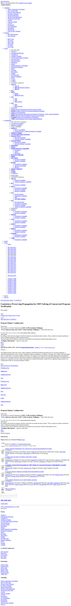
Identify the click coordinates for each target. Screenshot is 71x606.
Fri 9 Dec (10, 45)
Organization (7, 120)
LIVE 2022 (4, 568)
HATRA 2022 (4, 566)
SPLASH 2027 (12, 247)
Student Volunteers (16, 76)
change (23, 439)
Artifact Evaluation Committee (23, 182)
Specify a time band (22, 341)
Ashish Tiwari (57, 484)
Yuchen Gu (23, 474)
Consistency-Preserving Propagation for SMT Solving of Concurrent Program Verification (35, 465)
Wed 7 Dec (11, 42)
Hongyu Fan (11, 315)
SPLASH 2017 (12, 263)
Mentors (17, 167)
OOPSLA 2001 (12, 291)
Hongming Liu (9, 460)
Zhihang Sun (4, 315)
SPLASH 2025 (12, 250)
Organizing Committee (17, 123)
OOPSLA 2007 (12, 282)
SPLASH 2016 (12, 264)
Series (9, 244)
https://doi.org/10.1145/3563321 (9, 365)
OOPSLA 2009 (12, 278)
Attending (7, 8)
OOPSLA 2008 (12, 280)
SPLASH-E (14, 72)
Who (2, 314)
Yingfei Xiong (15, 476)
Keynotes (13, 70)
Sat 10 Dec (11, 47)
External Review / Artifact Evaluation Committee (28, 131)
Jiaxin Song (18, 461)
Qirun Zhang (26, 453)
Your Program (11, 36)
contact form (4, 503)
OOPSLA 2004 (12, 286)
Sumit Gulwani (19, 484)
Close (2, 344)
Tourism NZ (11, 29)
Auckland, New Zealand (25, 3)
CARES (13, 81)
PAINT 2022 (4, 569)
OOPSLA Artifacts (16, 56)
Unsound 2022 (5, 572)
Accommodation (12, 26)
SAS (16, 98)
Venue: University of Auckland (16, 9)
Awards (10, 20)
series (11, 300)
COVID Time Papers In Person (19, 58)
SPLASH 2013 (12, 269)
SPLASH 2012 (12, 271)
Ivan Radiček (43, 484)
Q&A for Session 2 (10, 488)
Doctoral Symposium (17, 67)
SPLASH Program (13, 34)
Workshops (14, 62)
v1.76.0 (17, 506)
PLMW (13, 73)
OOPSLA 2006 (12, 283)
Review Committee (20, 130)
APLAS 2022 (4, 551)
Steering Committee (16, 125)
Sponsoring (11, 28)
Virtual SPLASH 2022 (14, 18)
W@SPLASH (15, 75)
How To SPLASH (13, 11)
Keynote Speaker (19, 202)
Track (2, 318)
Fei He (18, 315)
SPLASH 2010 (12, 275)
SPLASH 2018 (12, 261)
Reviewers (17, 153)
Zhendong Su (33, 476)
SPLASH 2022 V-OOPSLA (8, 319)
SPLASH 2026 (12, 249)
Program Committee (20, 137)
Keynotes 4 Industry (13, 14)
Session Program (5, 433)
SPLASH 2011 (12, 272)
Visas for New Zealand (14, 31)
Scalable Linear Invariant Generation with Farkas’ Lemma (21, 457)
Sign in (6, 296)
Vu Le (31, 484)
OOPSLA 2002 (12, 289)
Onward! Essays (15, 59)
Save (2, 342)
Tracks (6, 48)
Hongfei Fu (34, 460)
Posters (13, 64)
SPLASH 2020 (12, 258)
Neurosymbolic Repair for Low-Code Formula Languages (21, 480)
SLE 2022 (3, 558)
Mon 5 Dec (11, 39)
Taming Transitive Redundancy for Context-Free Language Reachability (28, 448)
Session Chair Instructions (15, 17)
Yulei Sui (33, 452)
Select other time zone (47, 329)
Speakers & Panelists (20, 166)
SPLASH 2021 (12, 257)
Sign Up (3, 604)
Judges (16, 151)
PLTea (13, 78)
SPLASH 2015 (12, 266)
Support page (4, 508)
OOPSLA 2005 (12, 285)
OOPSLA (14, 51)
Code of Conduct (12, 22)
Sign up (6, 297)
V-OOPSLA (14, 54)
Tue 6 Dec (10, 40)
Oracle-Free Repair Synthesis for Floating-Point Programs (24, 471)
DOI (2, 364)
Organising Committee (21, 203)
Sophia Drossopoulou (50, 347)
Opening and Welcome (17, 53)
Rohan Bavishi (9, 483)
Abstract (3, 349)
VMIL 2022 (4, 574)
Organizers (18, 150)
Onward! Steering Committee (23, 139)
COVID (10, 23)
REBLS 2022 (4, 571)
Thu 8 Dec (11, 43)
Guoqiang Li (42, 461)
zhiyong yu (58, 460)
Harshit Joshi (37, 483)
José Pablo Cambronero (53, 483)
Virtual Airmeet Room (27, 347)
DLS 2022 (3, 553)
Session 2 (37, 347)
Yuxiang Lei (8, 452)
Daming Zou (8, 474)
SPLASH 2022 (5, 300)
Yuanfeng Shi (40, 474)
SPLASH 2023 (12, 253)
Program (6, 33)
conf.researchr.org (9, 506)
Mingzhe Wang (59, 474)
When (2, 346)
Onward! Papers (15, 61)
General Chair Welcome (14, 12)
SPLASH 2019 (12, 260)
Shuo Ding (62, 452)
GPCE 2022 (4, 555)
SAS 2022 (3, 556)
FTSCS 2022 (4, 565)
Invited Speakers (19, 194)
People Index (14, 175)
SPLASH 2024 (12, 252)
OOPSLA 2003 (12, 288)
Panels (13, 69)
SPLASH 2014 (12, 268)
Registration (11, 25)
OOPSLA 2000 (12, 293)
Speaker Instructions (13, 15)
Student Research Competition (19, 65)
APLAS (17, 86)
